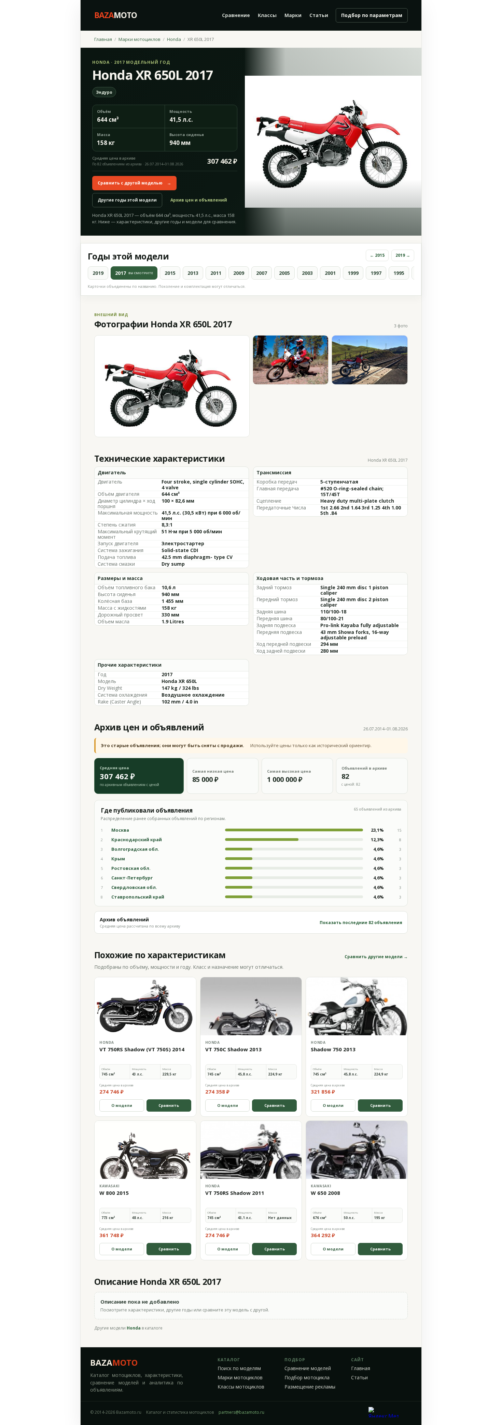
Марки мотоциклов (139, 39)
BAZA (114, 1362)
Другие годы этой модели (127, 200)
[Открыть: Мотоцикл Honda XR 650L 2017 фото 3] (370, 360)
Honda (174, 39)
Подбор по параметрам (371, 15)
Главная (103, 39)
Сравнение (236, 15)
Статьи (318, 15)
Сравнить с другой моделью (134, 183)
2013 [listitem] (192, 273)
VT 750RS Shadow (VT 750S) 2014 (141, 1049)
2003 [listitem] (307, 273)
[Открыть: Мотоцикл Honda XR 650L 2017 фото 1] (172, 386)
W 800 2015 (114, 1192)
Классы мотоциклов (241, 1387)
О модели (121, 1105)
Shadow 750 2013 (333, 1049)
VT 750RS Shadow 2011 (234, 1192)
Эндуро (104, 92)
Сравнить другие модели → (376, 957)
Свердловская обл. (134, 887)
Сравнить (168, 1105)
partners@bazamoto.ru (241, 1412)
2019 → (402, 255)
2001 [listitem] (330, 273)
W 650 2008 (325, 1192)
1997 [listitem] (376, 273)
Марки (293, 15)
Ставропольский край (137, 897)
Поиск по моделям (239, 1368)
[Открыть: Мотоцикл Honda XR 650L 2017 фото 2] (291, 360)
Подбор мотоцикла (307, 1378)
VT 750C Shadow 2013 (233, 1049)
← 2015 (377, 255)
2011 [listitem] (215, 273)
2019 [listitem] (98, 273)
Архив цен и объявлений (198, 200)
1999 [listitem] (353, 273)
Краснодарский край (136, 839)
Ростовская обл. (131, 868)
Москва (120, 830)
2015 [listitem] (170, 273)
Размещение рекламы (309, 1387)
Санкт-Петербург (132, 878)
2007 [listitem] (261, 273)
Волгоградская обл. (135, 849)
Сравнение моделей (307, 1368)
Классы (267, 15)
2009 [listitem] (238, 273)
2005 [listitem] (284, 273)
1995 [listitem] (398, 273)
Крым (118, 859)
